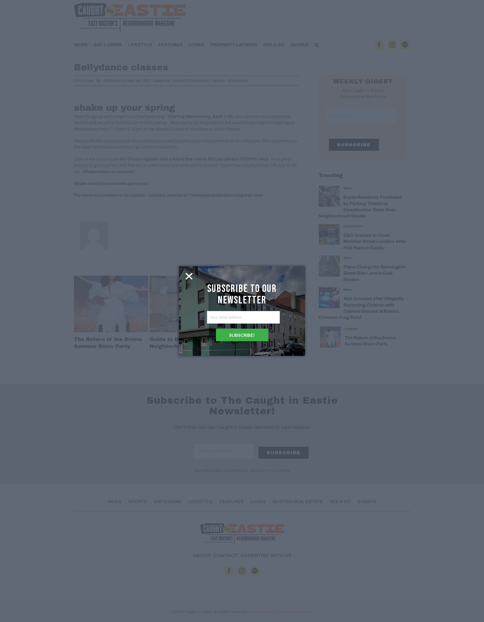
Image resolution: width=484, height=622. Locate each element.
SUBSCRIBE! (242, 335)
